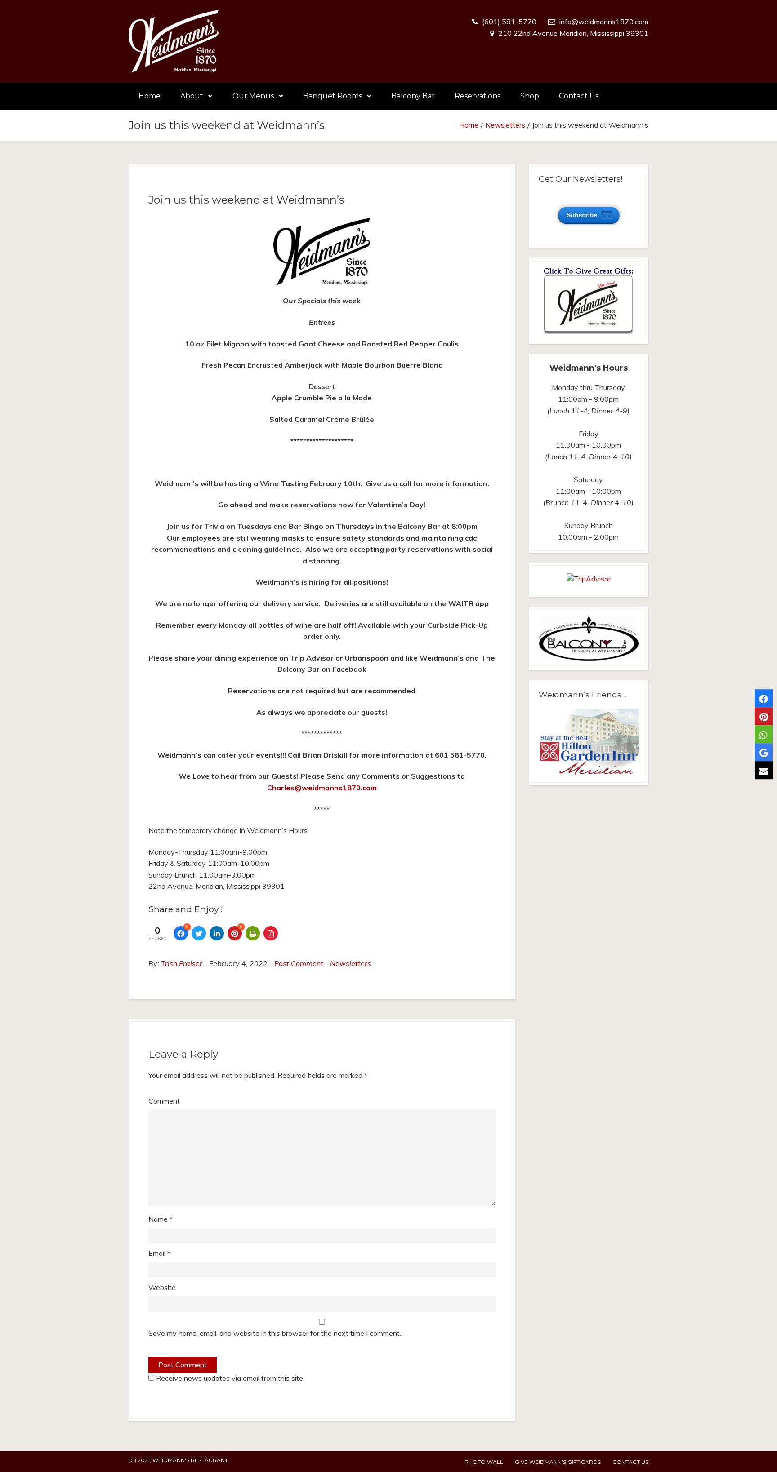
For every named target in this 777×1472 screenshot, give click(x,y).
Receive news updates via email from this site (228, 1378)
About (191, 96)
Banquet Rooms (332, 96)
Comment (164, 1100)
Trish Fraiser (181, 963)
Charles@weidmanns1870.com (322, 787)
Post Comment (298, 963)
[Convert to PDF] (270, 933)
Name (160, 1219)
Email (159, 1253)
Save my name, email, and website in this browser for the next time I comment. (274, 1333)
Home (149, 96)
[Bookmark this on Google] (764, 752)
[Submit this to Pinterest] (764, 716)
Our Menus (253, 96)
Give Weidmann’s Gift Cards (558, 1462)
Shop (529, 96)
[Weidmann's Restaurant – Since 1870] (174, 41)
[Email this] (764, 770)
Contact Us (578, 96)
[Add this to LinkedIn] (217, 933)
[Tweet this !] (199, 933)
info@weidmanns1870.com (603, 21)
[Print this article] (253, 933)
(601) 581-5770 (509, 21)
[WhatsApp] (764, 734)
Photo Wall (483, 1462)
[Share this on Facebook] (764, 698)
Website (162, 1287)
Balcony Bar (413, 96)
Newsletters (505, 124)
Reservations (477, 96)
